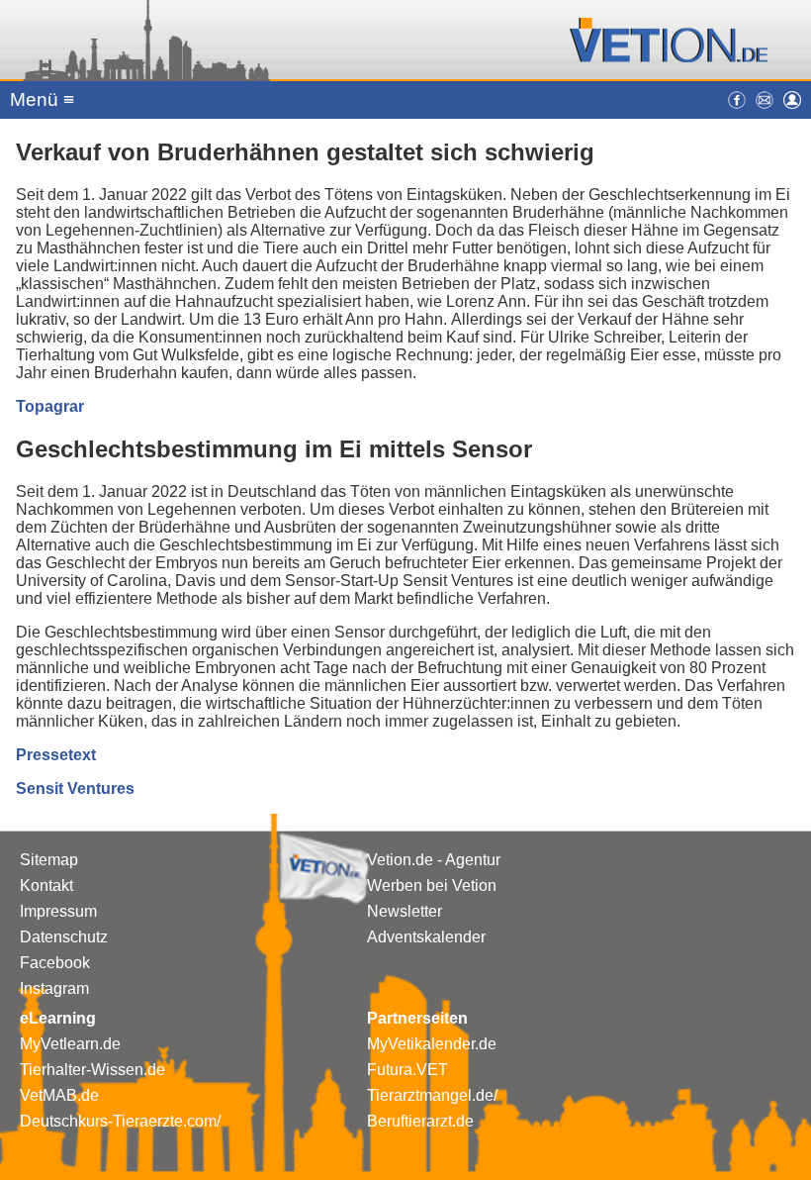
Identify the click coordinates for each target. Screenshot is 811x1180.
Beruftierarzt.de (420, 1121)
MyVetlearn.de (70, 1043)
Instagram (54, 988)
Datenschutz (64, 937)
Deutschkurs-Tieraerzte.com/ (120, 1121)
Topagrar (50, 406)
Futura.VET (407, 1069)
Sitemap (49, 859)
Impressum (58, 911)
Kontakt (46, 885)
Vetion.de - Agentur (433, 859)
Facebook (55, 962)
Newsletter (404, 911)
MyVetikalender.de (431, 1043)
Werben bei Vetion (431, 885)
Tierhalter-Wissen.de (92, 1069)
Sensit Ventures (75, 788)
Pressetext (56, 754)
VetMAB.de (59, 1095)
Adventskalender (426, 937)
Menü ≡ (42, 99)
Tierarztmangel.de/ (432, 1095)
